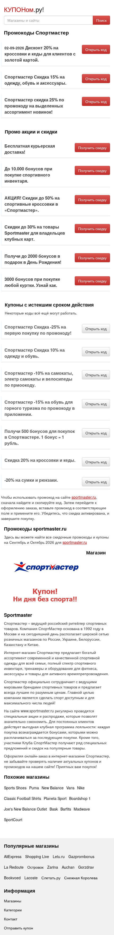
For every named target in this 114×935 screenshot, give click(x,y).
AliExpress (12, 856)
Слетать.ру (50, 877)
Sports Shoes (15, 787)
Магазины (12, 900)
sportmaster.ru (84, 497)
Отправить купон (18, 927)
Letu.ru (59, 856)
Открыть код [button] (96, 49)
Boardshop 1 (80, 798)
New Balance (53, 787)
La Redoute (14, 867)
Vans (70, 787)
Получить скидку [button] (92, 147)
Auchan (68, 867)
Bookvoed (12, 877)
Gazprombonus (81, 856)
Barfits (65, 809)
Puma (34, 787)
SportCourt (13, 819)
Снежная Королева (81, 877)
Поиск (101, 20)
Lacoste (31, 877)
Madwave (82, 809)
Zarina (52, 867)
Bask (54, 809)
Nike (81, 787)
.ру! (24, 9)
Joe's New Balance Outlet (25, 809)
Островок (35, 867)
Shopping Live (37, 856)
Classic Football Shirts (22, 798)
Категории (13, 909)
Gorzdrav (86, 867)
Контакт (10, 918)
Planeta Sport (55, 798)
